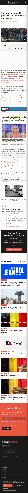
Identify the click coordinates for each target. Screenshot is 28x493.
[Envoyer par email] (15, 48)
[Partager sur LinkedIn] (10, 48)
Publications (4, 469)
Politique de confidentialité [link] (9, 489)
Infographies (4, 467)
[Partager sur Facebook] (7, 48)
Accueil (4, 7)
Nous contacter (18, 463)
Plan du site (17, 465)
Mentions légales (18, 461)
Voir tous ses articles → (12, 226)
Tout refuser (18, 485)
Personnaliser (6, 488)
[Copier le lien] (18, 48)
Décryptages (12, 7)
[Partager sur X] (4, 48)
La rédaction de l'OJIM (6, 21)
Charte (16, 459)
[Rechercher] (26, 2)
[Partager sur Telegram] (13, 48)
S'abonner (6, 428)
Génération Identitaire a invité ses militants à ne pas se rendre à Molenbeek (12, 81)
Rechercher (4, 471)
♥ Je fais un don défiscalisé (14, 249)
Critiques (4, 463)
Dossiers (3, 461)
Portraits (3, 465)
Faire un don (4, 477)
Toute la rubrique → (21, 261)
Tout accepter (7, 485)
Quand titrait (9, 162)
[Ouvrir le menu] (2, 2)
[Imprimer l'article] (21, 48)
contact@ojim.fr (10, 452)
